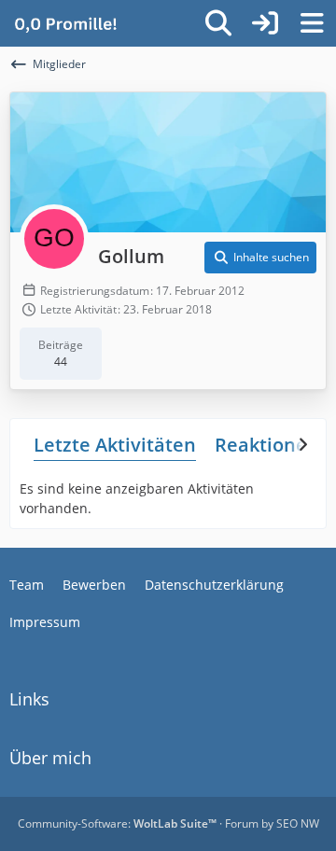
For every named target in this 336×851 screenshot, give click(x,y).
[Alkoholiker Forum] (65, 23)
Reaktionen (267, 444)
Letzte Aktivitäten (115, 444)
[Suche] (218, 23)
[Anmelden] (265, 23)
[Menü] (311, 23)
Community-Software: (117, 823)
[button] (260, 257)
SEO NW (297, 823)
